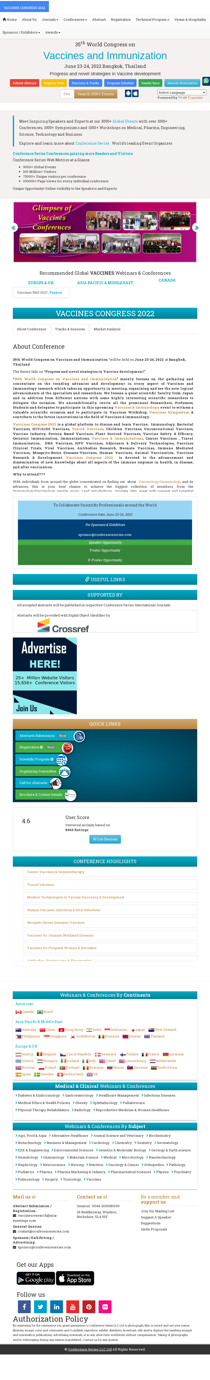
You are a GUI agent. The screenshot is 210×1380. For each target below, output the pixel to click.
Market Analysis (107, 329)
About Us (29, 19)
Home (11, 19)
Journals (49, 19)
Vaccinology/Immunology (160, 481)
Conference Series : (93, 143)
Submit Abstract (24, 83)
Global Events (125, 121)
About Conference (31, 329)
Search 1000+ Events (96, 93)
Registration (121, 19)
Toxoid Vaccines (87, 429)
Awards (51, 32)
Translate (195, 97)
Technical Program (151, 19)
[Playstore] (128, 93)
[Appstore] (135, 93)
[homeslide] (13, 227)
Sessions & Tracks (85, 83)
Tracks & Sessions (70, 329)
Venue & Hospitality (190, 19)
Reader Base (150, 83)
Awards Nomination (182, 83)
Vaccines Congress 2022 (34, 424)
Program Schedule (120, 83)
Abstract (99, 19)
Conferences (74, 19)
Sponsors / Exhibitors (20, 32)
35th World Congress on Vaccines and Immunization (65, 379)
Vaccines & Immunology (137, 407)
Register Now (54, 83)
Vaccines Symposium (169, 412)
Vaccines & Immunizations (117, 438)
